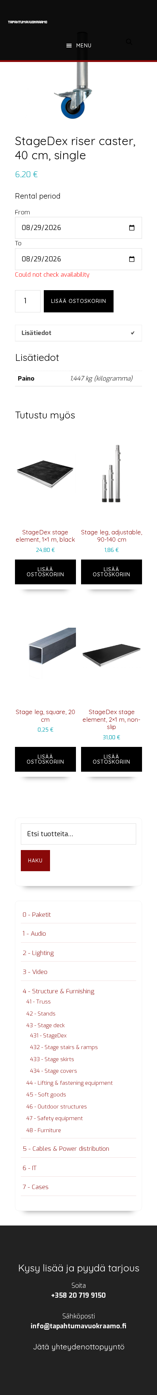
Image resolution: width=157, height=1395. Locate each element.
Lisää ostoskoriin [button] (45, 572)
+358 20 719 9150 (78, 1295)
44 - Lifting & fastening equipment (69, 1083)
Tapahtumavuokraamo (27, 22)
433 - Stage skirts (52, 1059)
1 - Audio (34, 934)
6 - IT (30, 1168)
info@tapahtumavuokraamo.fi (78, 1326)
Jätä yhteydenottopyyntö (79, 1346)
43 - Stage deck (45, 1025)
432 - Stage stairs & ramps (64, 1047)
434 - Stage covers (53, 1071)
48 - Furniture (43, 1130)
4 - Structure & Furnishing (58, 991)
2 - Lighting (38, 953)
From (22, 212)
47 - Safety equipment (54, 1118)
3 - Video (35, 972)
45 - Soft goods (46, 1094)
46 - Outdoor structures (56, 1106)
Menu (84, 45)
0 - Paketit (37, 915)
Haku (35, 860)
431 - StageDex (48, 1035)
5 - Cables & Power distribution (66, 1149)
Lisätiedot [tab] (36, 333)
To (18, 243)
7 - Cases (36, 1187)
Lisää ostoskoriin (78, 301)
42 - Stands (40, 1013)
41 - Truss (38, 1001)
